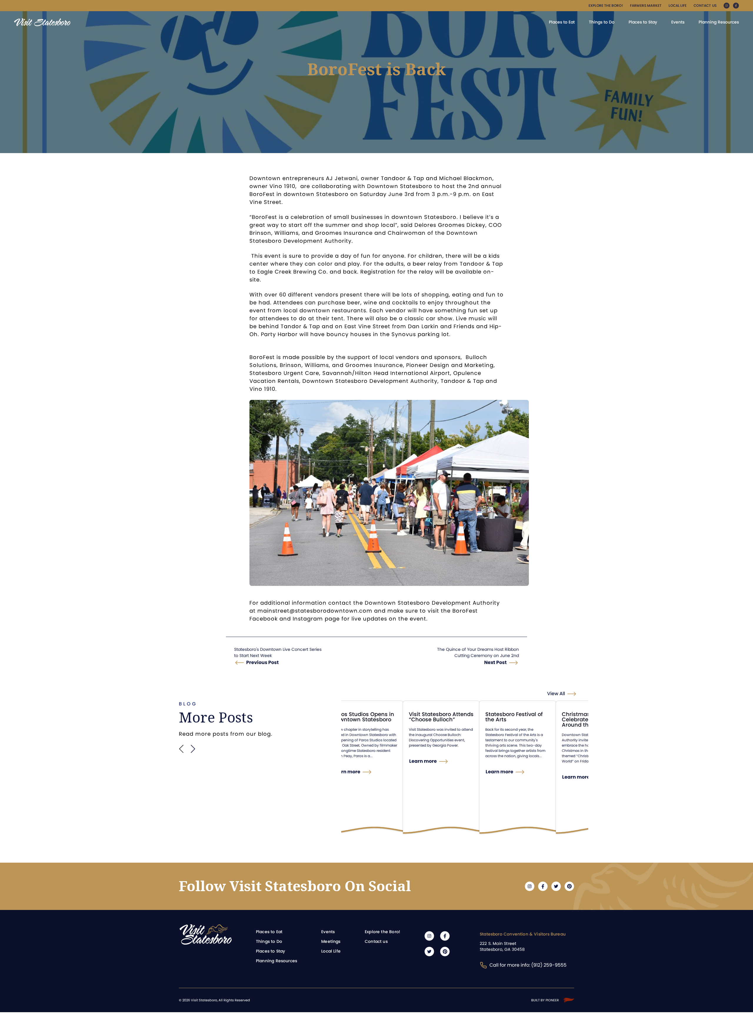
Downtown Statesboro (399, 186)
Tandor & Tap (300, 326)
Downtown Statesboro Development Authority (369, 381)
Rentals (288, 381)
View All (556, 693)
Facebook (264, 618)
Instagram (308, 618)
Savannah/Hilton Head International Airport (386, 373)
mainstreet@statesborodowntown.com (314, 610)
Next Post (495, 662)
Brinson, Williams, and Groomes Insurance (311, 233)
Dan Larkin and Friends (441, 326)
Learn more (346, 771)
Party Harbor (279, 334)
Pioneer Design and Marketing (450, 365)
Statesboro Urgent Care (284, 373)
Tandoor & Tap (402, 178)
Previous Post (262, 662)
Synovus (404, 334)
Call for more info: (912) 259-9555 (528, 965)
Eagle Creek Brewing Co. (292, 271)
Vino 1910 (282, 186)
